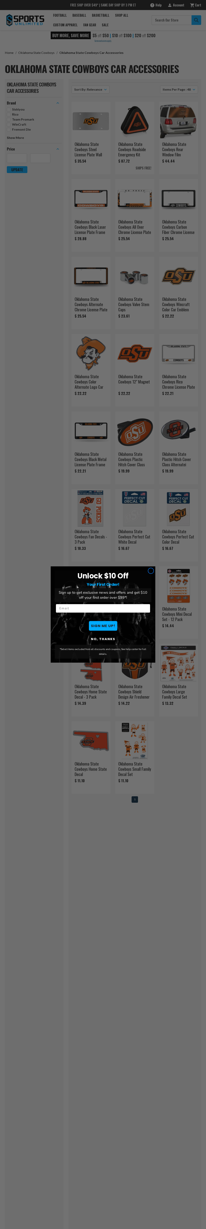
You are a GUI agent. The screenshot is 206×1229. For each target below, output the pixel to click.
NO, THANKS (103, 639)
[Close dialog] (150, 570)
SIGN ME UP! (103, 625)
